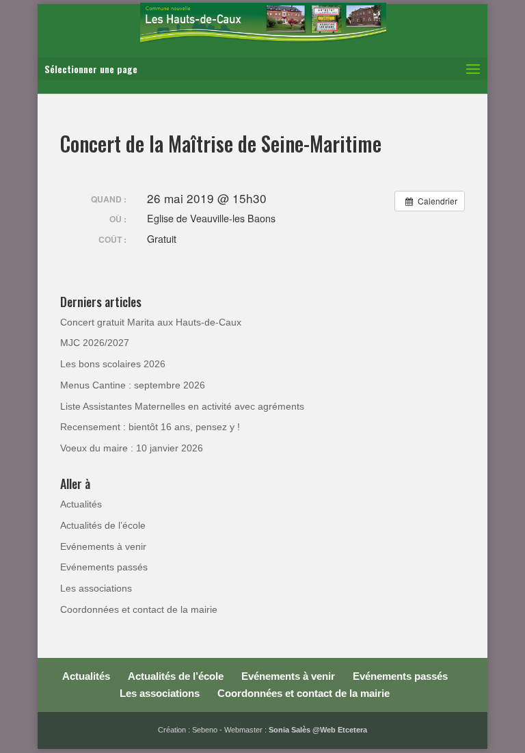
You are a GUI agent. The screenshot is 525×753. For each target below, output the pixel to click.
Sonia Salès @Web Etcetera (318, 730)
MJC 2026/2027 (94, 342)
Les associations (96, 588)
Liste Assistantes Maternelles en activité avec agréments (182, 406)
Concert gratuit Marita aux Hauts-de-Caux (150, 322)
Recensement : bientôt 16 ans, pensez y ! (150, 426)
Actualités (81, 504)
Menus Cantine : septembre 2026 (132, 385)
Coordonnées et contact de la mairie (138, 609)
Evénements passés (104, 567)
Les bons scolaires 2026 (112, 363)
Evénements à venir (103, 546)
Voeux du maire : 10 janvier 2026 (131, 447)
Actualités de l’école (103, 525)
